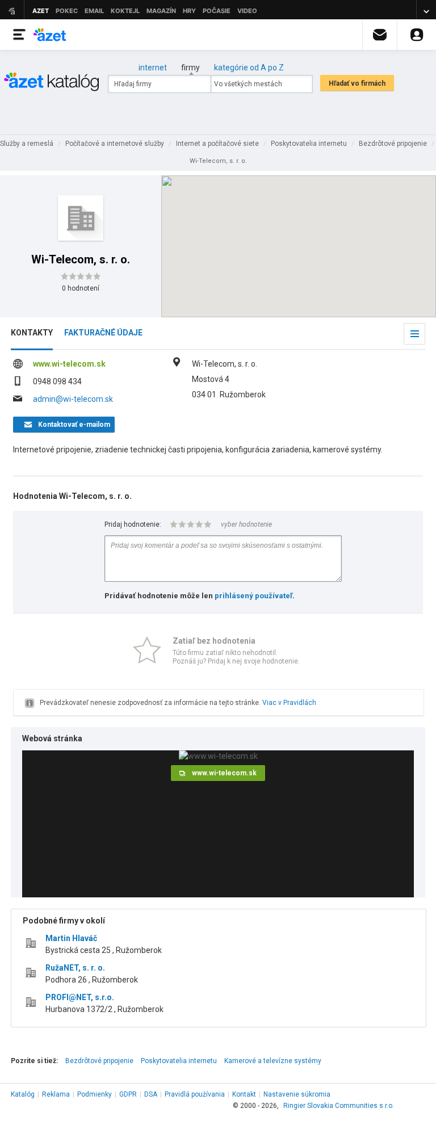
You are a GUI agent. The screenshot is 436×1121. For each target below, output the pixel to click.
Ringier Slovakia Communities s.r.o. (338, 1106)
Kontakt (244, 1094)
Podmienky (94, 1094)
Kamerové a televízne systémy (272, 1061)
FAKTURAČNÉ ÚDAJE (103, 332)
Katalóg (23, 1094)
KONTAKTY (32, 332)
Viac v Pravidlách (289, 703)
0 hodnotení (80, 288)
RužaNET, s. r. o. (75, 967)
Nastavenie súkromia (296, 1094)
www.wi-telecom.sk (69, 363)
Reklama (56, 1094)
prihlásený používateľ (253, 595)
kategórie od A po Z (249, 67)
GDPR (128, 1094)
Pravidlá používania (195, 1094)
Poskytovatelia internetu (179, 1061)
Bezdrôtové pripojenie (99, 1061)
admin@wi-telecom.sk (73, 399)
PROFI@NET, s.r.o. (79, 997)
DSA (150, 1094)
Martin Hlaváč (71, 938)
